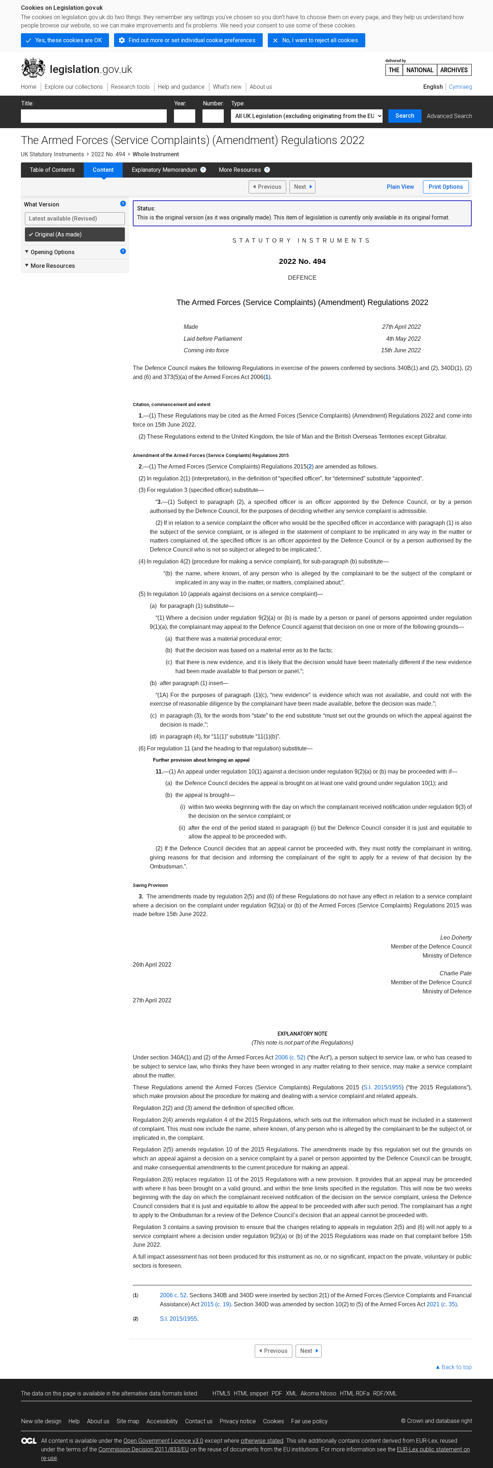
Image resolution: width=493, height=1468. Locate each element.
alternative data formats (151, 1393)
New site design (41, 1421)
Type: (238, 103)
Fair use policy (309, 1421)
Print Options (446, 186)
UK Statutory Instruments (52, 154)
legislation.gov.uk (81, 60)
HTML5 (221, 1393)
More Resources (240, 169)
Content (103, 169)
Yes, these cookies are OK (68, 40)
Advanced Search (449, 116)
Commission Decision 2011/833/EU (144, 1449)
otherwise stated (262, 1440)
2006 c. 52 (173, 1295)
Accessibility (162, 1421)
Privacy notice (238, 1421)
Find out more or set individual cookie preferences (192, 40)
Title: (27, 103)
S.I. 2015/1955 (382, 1087)
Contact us (199, 1421)
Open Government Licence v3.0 (163, 1440)
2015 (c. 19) (216, 1304)
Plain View (400, 186)
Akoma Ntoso (318, 1393)
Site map (128, 1421)
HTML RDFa (355, 1393)
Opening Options (49, 252)
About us (98, 1421)
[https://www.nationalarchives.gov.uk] (428, 64)
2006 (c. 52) (290, 1057)
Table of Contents (52, 169)
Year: (180, 103)
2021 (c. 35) (442, 1304)
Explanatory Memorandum (164, 169)
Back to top (457, 1367)
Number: (213, 103)
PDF (277, 1393)
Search (405, 115)
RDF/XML (385, 1393)
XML (291, 1393)
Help (74, 1421)
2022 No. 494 (108, 154)
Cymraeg (460, 86)
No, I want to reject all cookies (320, 40)
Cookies (273, 1421)
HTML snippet (251, 1393)
